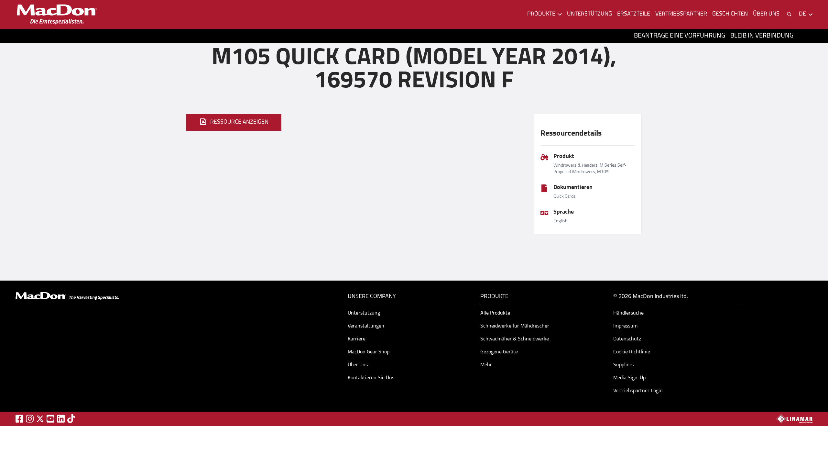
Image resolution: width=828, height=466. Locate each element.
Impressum (625, 326)
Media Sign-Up (629, 378)
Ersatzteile (633, 14)
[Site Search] (789, 14)
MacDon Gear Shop (368, 352)
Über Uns (358, 365)
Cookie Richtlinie (631, 352)
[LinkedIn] (61, 418)
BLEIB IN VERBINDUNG (761, 36)
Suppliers (623, 365)
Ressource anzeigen (239, 122)
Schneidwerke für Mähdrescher (514, 326)
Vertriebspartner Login (638, 391)
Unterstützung (589, 14)
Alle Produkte (495, 313)
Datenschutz (627, 339)
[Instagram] (30, 418)
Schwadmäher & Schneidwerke (514, 339)
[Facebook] (19, 418)
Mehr (486, 365)
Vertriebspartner (681, 14)
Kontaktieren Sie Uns (371, 378)
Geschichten (730, 14)
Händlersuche (628, 313)
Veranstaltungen (366, 326)
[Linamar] (794, 418)
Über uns (766, 14)
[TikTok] (71, 418)
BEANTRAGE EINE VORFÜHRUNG (679, 36)
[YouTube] (50, 418)
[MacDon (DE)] (57, 14)
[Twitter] (40, 419)
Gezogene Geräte (499, 352)
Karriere (356, 339)
